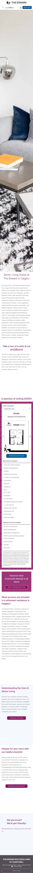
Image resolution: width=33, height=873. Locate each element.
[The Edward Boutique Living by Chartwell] (16, 2)
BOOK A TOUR (27, 7)
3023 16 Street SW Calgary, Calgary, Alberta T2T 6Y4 (16, 865)
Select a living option (8, 406)
